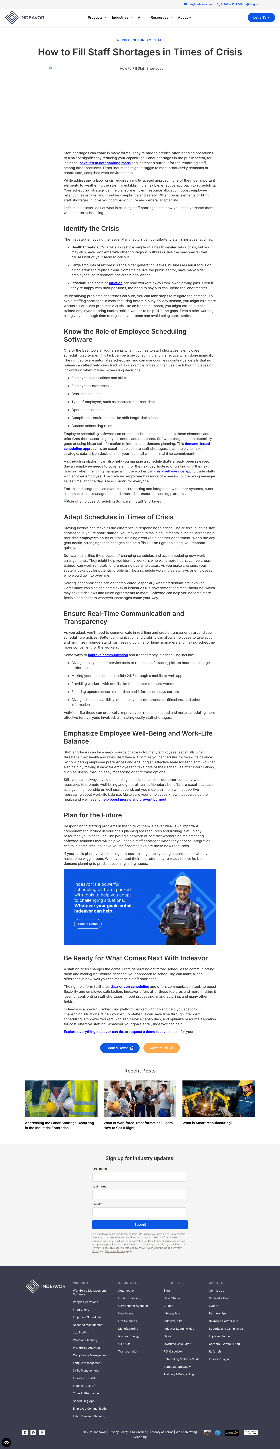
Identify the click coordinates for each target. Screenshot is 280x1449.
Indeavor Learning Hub (179, 1328)
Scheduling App (83, 1401)
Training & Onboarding (179, 1374)
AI (139, 17)
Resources (173, 1283)
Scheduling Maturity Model (182, 1359)
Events (213, 1306)
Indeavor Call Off (84, 1386)
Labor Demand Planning (89, 1416)
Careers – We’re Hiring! (225, 1344)
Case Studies (173, 1298)
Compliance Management (90, 1355)
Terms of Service (115, 1251)
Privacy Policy (100, 1247)
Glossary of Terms (161, 1432)
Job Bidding (81, 1332)
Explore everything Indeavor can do (93, 1032)
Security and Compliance (226, 1328)
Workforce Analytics (87, 1347)
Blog (167, 1290)
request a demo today (147, 1032)
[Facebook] (33, 1432)
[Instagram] (42, 1432)
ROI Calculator (173, 1351)
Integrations (81, 1309)
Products (82, 1283)
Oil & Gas (124, 1344)
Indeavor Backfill (84, 1378)
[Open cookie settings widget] (6, 1442)
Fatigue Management (87, 1363)
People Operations (85, 1302)
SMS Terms (138, 1432)
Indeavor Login (219, 1359)
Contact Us (216, 1290)
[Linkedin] (25, 1432)
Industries (127, 1283)
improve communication (108, 655)
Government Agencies (133, 1306)
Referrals (215, 1351)
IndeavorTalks (173, 1321)
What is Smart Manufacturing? (208, 1123)
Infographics (172, 1313)
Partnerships (217, 1313)
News (167, 1336)
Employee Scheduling (87, 1317)
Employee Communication (90, 1408)
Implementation (219, 1336)
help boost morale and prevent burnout (134, 799)
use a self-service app (172, 471)
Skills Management (86, 1370)
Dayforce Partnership (223, 1321)
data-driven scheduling (130, 987)
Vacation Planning (85, 1340)
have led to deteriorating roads (105, 163)
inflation (115, 283)
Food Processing (129, 1298)
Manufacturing (128, 1328)
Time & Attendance (86, 1393)
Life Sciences (127, 1321)
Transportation (128, 1351)
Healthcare (125, 1313)
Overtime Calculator (177, 1344)
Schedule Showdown (178, 1366)
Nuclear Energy (128, 1336)
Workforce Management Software (89, 1292)
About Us (217, 1283)
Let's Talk (261, 17)
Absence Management (88, 1325)
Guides (168, 1306)
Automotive (126, 1290)
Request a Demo (220, 1298)
